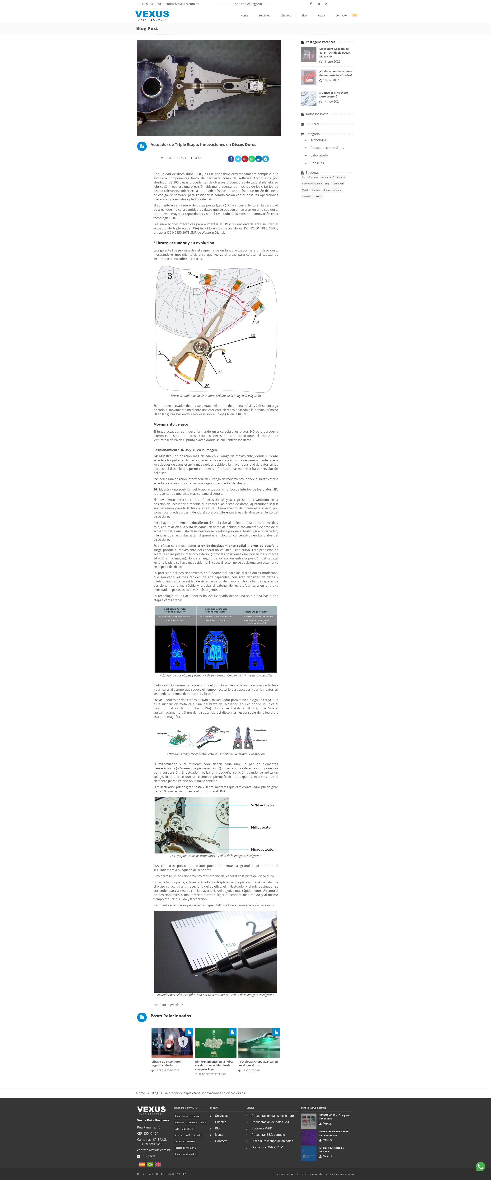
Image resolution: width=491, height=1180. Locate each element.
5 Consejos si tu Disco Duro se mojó (333, 94)
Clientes (286, 15)
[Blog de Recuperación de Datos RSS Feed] (326, 4)
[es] (141, 1166)
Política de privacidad (312, 1174)
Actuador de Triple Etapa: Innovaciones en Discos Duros (203, 144)
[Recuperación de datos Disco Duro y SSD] (151, 1114)
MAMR (305, 190)
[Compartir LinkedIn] (258, 159)
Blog (304, 15)
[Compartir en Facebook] (231, 159)
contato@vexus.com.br (182, 4)
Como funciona (310, 177)
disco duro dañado (312, 183)
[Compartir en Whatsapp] (251, 159)
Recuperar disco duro (186, 1154)
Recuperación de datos (327, 148)
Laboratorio (319, 155)
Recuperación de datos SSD (270, 1122)
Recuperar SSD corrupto (268, 1134)
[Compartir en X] (238, 159)
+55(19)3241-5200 (149, 4)
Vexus (198, 158)
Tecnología (318, 140)
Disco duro (192, 1122)
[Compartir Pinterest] (244, 159)
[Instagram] (318, 4)
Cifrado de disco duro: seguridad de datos (166, 1063)
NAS (203, 1122)
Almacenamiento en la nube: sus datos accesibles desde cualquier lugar (214, 1065)
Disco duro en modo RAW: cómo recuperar (333, 1133)
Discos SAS (188, 1128)
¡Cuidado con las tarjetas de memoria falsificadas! (335, 73)
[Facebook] (311, 4)
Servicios (264, 15)
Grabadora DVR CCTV (267, 1147)
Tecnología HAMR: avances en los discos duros (258, 1063)
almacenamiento (332, 190)
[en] (157, 1166)
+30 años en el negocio (245, 4)
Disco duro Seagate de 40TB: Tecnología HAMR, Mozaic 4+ (335, 52)
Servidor (197, 1135)
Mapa (321, 15)
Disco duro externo (185, 1141)
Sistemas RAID (182, 1135)
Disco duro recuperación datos (272, 1141)
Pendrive (179, 1122)
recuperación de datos (333, 177)
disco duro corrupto (312, 196)
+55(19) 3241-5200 (150, 1144)
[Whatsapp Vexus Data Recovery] (480, 1167)
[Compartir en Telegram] (265, 159)
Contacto (341, 15)
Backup (316, 190)
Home (244, 15)
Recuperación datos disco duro (272, 1115)
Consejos (317, 163)
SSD (177, 1128)
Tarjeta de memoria (185, 1147)
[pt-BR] (149, 1166)
